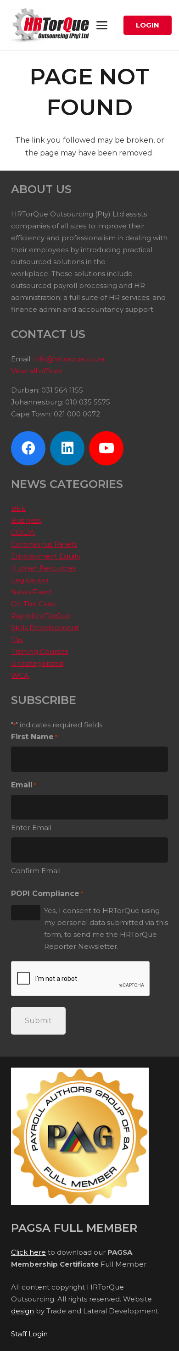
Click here (28, 1252)
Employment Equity (45, 556)
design (22, 1311)
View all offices (36, 370)
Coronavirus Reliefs (44, 544)
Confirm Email (36, 870)
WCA (20, 675)
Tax (17, 639)
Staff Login (29, 1333)
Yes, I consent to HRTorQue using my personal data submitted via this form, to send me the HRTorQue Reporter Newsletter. (106, 928)
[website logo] (51, 25)
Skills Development (45, 627)
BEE (18, 508)
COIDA (23, 532)
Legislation (29, 580)
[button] (101, 25)
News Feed (31, 591)
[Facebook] (28, 448)
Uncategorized (37, 663)
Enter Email (31, 827)
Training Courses (39, 651)
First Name (34, 736)
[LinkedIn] (67, 448)
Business (26, 520)
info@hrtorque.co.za (69, 358)
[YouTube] (106, 448)
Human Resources (43, 568)
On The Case (33, 603)
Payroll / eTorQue (41, 615)
